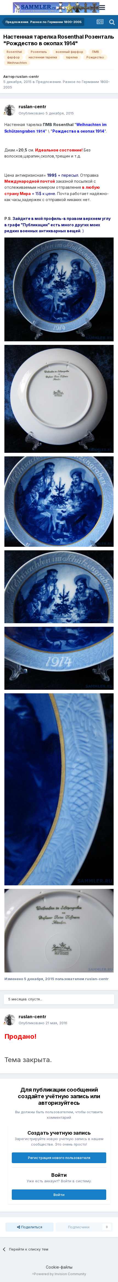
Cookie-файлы (59, 1267)
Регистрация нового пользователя (59, 1157)
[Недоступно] (59, 289)
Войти (59, 1194)
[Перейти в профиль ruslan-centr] (9, 110)
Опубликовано (46, 113)
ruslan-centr (27, 76)
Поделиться (31, 1227)
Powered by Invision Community (60, 1274)
